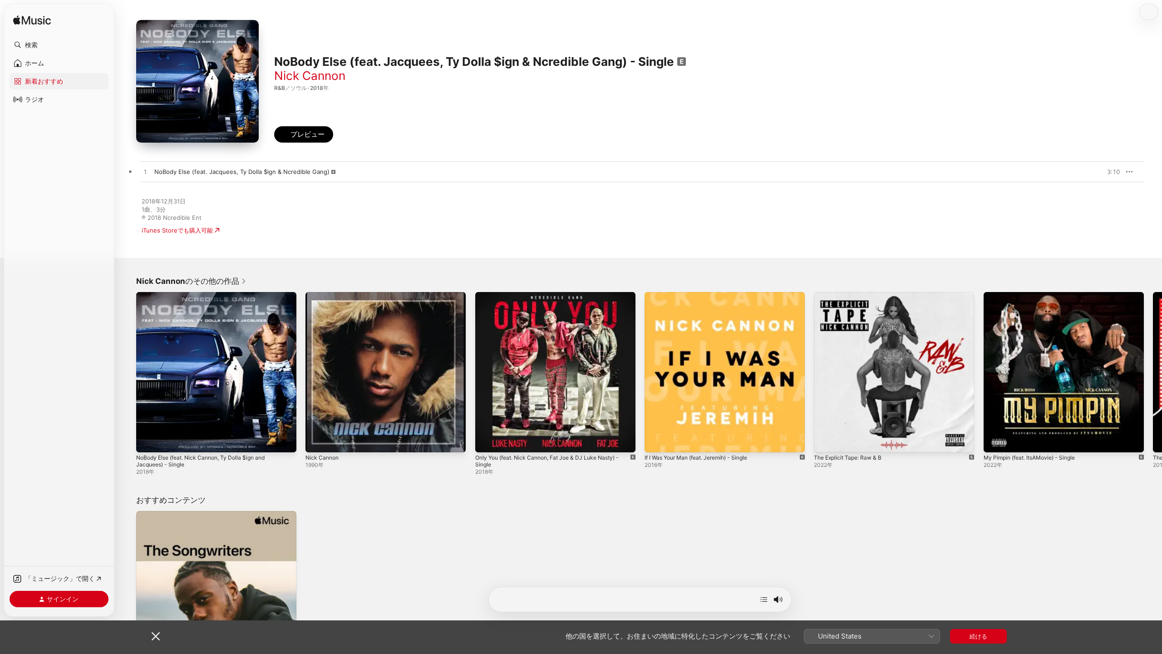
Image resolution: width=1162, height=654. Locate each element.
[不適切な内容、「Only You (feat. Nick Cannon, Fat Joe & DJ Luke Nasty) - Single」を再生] (486, 441)
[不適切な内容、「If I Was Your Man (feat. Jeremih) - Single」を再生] (656, 441)
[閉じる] (156, 636)
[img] (32, 20)
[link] (191, 281)
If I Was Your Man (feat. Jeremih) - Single (703, 295)
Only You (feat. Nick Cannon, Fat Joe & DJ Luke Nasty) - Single (555, 299)
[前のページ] (127, 372)
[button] (59, 45)
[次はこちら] (763, 599)
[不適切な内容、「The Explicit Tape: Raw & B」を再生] (825, 441)
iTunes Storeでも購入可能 (177, 230)
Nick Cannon (309, 76)
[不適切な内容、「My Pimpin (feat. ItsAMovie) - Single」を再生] (995, 441)
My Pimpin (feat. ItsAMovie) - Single (1035, 295)
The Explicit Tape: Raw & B (851, 295)
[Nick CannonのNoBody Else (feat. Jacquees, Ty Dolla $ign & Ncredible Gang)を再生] (145, 172)
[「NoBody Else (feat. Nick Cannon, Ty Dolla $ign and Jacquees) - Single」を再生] (147, 441)
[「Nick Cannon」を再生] (317, 441)
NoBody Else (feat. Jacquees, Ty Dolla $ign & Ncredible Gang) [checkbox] (242, 171)
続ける (978, 636)
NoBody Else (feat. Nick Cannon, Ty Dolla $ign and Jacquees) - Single (207, 299)
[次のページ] (1153, 372)
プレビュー (1108, 171)
